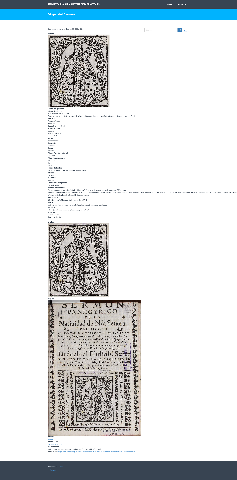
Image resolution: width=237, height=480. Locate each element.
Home (169, 4)
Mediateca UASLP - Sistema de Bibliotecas (73, 4)
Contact (53, 470)
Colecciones (181, 4)
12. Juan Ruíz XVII (55, 444)
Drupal (60, 466)
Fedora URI (53, 452)
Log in (186, 31)
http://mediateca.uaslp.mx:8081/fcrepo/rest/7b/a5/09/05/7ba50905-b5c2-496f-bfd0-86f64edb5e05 (96, 452)
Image (50, 439)
